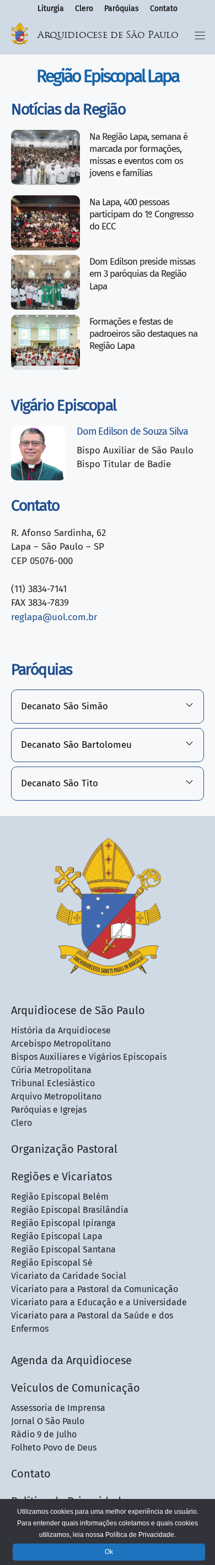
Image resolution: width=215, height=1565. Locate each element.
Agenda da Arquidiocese (71, 1360)
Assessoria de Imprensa (58, 1408)
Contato (164, 8)
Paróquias (121, 8)
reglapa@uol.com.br (54, 617)
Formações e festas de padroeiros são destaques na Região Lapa (143, 334)
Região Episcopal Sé (52, 1262)
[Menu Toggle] (199, 35)
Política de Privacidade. (140, 1535)
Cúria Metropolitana (51, 1070)
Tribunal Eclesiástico (53, 1083)
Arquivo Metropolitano (56, 1096)
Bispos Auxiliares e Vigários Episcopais (88, 1057)
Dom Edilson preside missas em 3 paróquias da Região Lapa (142, 274)
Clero (84, 8)
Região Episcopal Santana (63, 1249)
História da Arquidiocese (61, 1030)
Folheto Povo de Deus (53, 1447)
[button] (107, 706)
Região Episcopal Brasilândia (69, 1210)
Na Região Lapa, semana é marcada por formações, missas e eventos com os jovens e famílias (138, 155)
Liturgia (50, 8)
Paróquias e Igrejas (49, 1109)
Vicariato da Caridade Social (68, 1276)
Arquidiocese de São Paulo (108, 35)
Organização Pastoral (64, 1149)
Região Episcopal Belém (60, 1196)
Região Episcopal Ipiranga (63, 1223)
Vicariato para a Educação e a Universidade (99, 1302)
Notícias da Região (68, 109)
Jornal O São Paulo (47, 1421)
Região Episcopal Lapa (57, 1236)
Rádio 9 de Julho (44, 1434)
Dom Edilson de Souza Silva (132, 431)
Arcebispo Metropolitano (61, 1043)
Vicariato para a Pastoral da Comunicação (94, 1289)
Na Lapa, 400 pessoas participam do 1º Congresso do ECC (141, 214)
